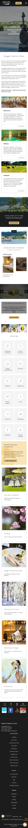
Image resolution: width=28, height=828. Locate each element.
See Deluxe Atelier (14, 751)
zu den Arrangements (10, 460)
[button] (25, 825)
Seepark (14, 796)
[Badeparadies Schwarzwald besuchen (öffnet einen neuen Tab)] (20, 710)
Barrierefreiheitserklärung (16, 819)
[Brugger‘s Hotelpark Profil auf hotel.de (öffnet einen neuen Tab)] (4, 710)
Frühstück (14, 782)
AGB (20, 816)
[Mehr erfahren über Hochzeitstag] (14, 678)
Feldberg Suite (14, 754)
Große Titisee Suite (14, 762)
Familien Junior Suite (14, 743)
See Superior (14, 748)
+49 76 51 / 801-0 (7, 729)
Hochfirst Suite (14, 757)
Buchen (19, 3)
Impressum (9, 816)
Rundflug (14, 808)
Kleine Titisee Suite (14, 760)
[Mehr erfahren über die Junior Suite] (21, 266)
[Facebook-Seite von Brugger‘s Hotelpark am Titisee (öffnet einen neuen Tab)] (11, 710)
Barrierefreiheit (5, 819)
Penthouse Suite (14, 765)
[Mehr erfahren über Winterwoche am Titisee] (14, 600)
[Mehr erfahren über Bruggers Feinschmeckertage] (14, 561)
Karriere (14, 805)
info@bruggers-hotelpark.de (10, 730)
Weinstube (14, 777)
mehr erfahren (14, 317)
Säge (14, 779)
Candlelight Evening (14, 785)
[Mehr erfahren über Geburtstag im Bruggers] (14, 639)
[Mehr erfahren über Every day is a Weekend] (14, 486)
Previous (1, 29)
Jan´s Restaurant (14, 774)
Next (26, 29)
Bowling (14, 799)
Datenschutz (15, 816)
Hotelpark (14, 737)
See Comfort (14, 745)
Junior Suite (14, 740)
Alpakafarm (14, 794)
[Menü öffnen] (26, 3)
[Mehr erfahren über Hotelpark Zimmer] (8, 266)
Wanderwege (14, 802)
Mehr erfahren (14, 223)
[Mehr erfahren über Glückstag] (14, 524)
